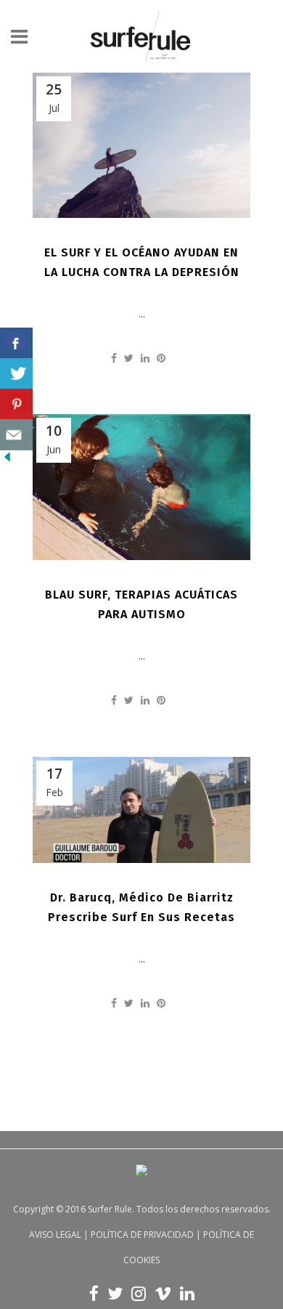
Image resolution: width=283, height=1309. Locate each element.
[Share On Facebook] (16, 343)
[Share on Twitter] (129, 358)
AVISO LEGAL (55, 1234)
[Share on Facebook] (114, 358)
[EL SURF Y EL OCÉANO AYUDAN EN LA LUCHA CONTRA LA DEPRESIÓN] (141, 145)
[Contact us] (16, 434)
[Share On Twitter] (16, 373)
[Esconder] (7, 460)
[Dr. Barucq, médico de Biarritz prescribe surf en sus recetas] (141, 810)
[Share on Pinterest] (161, 358)
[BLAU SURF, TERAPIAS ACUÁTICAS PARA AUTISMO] (141, 487)
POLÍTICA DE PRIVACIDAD (142, 1234)
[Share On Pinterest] (16, 404)
